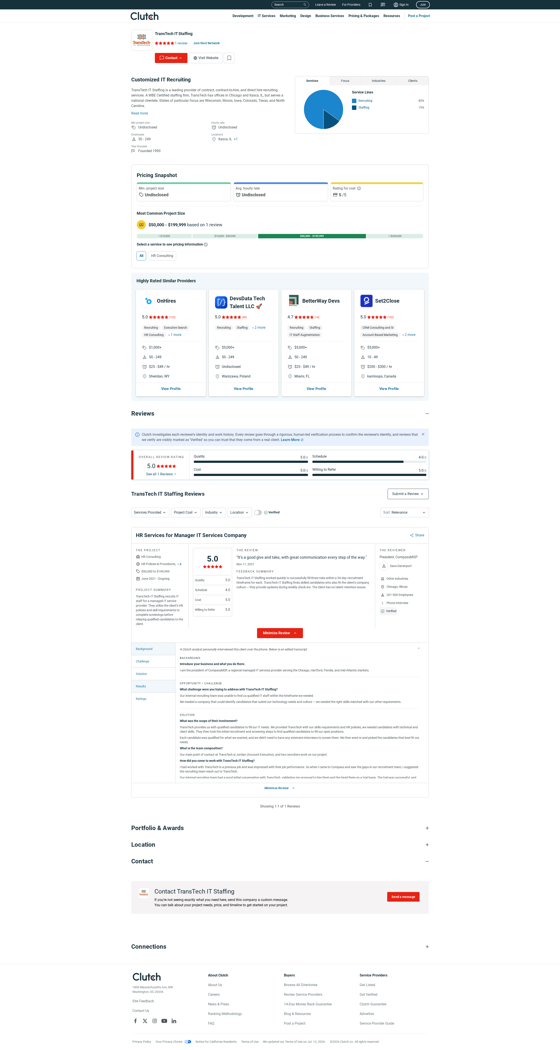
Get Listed (367, 985)
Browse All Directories (300, 985)
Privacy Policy (141, 1041)
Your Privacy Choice (169, 1041)
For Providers (351, 4)
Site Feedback (143, 1001)
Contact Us (140, 1011)
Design (305, 16)
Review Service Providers (303, 994)
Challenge (142, 661)
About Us (215, 985)
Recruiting (365, 100)
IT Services (266, 16)
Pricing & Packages (363, 16)
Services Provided (147, 512)
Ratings (141, 699)
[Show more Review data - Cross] (419, 648)
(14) (317, 317)
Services (312, 81)
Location (237, 512)
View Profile (171, 389)
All (141, 256)
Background (144, 649)
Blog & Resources (297, 1014)
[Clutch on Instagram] (155, 1021)
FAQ (211, 1023)
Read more (139, 113)
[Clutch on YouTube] (164, 1021)
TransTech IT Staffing (173, 33)
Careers (214, 994)
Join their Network (206, 43)
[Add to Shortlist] (229, 58)
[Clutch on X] (145, 1021)
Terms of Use (250, 1041)
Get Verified (368, 994)
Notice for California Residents (216, 1041)
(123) (172, 317)
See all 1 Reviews (159, 474)
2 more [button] (260, 327)
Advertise (367, 1014)
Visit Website (208, 58)
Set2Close (387, 301)
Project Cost (183, 512)
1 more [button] (176, 335)
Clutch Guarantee (373, 1004)
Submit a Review (405, 494)
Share (419, 535)
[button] (150, 512)
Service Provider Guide (377, 1023)
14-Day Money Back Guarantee (308, 1004)
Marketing (288, 16)
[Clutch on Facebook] (135, 1021)
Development (243, 16)
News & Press (218, 1004)
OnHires (166, 301)
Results (141, 686)
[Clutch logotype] (144, 16)
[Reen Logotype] (148, 301)
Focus (345, 81)
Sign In (404, 4)
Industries (378, 81)
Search (279, 4)
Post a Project (419, 16)
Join (423, 4)
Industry (211, 512)
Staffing (364, 107)
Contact (171, 58)
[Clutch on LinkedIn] (174, 1021)
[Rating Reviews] (164, 43)
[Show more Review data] (280, 633)
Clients (412, 81)
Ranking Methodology (225, 1014)
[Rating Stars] (158, 317)
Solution (141, 674)
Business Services (329, 16)
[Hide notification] (423, 434)
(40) (244, 317)
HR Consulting (162, 256)
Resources (391, 16)
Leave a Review (325, 4)
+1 (236, 139)
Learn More (290, 440)
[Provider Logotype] (141, 40)
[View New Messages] (383, 5)
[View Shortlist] (370, 5)
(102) (390, 317)
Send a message (403, 897)
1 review (181, 43)
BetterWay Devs (321, 301)
